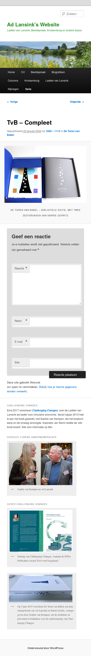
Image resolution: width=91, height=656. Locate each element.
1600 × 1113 (53, 131)
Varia (28, 89)
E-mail (21, 341)
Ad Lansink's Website (33, 24)
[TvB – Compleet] (45, 174)
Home (11, 72)
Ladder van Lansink (57, 80)
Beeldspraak (38, 72)
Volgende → (77, 102)
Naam (21, 320)
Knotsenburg (32, 80)
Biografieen (58, 72)
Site (17, 362)
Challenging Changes (45, 410)
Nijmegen (13, 89)
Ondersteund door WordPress (45, 648)
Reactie (21, 268)
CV (23, 72)
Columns (13, 80)
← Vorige (12, 102)
